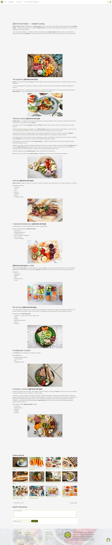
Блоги (27, 538)
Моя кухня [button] (18, 1)
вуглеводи (30, 129)
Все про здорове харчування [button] (31, 1)
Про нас (47, 539)
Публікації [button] (10, 1)
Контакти (47, 536)
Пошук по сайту (48, 538)
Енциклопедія (29, 534)
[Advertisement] (56, 12)
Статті (27, 536)
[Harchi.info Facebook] (20, 533)
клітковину (25, 129)
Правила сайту (48, 532)
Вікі (5, 1)
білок (21, 129)
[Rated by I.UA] (21, 543)
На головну (28, 532)
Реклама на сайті (48, 534)
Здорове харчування (30, 539)
